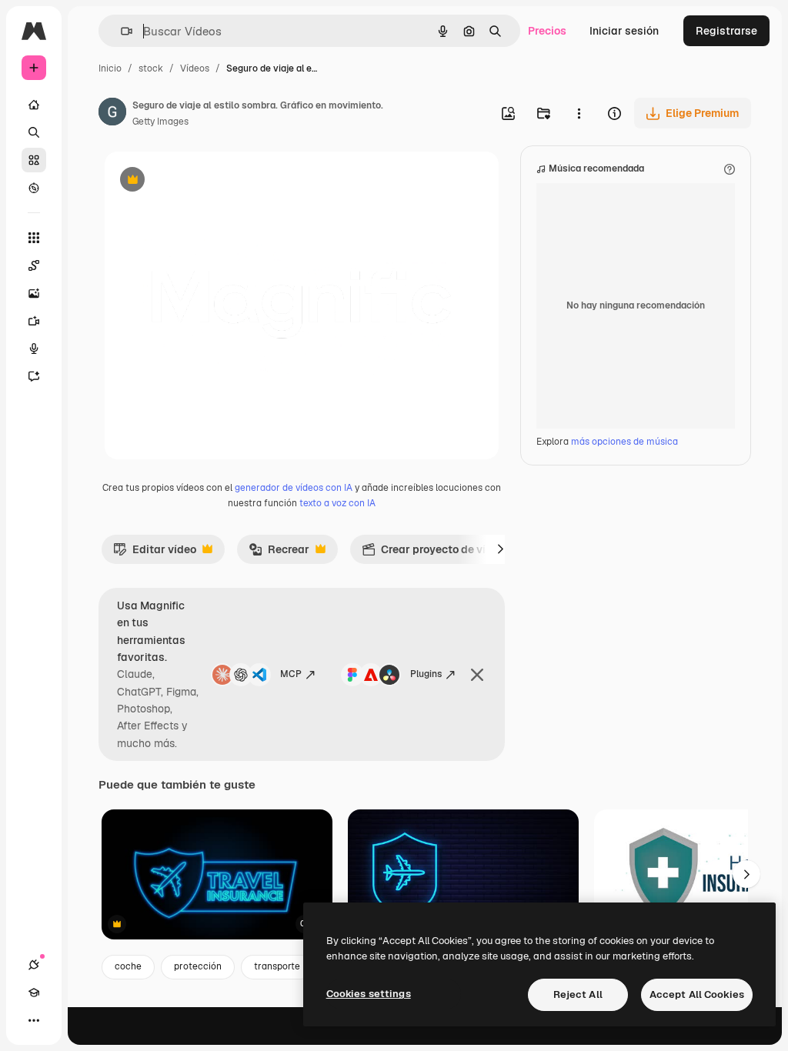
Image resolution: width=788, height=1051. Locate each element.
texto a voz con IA (337, 503)
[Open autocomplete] (120, 31)
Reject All (578, 994)
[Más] (34, 1020)
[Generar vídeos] (34, 321)
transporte (277, 966)
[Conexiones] (34, 965)
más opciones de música (624, 441)
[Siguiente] (500, 549)
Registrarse (726, 31)
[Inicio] (34, 104)
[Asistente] (34, 376)
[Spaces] (34, 265)
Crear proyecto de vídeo (433, 553)
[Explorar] (34, 187)
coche (128, 966)
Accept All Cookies (696, 994)
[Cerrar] (477, 675)
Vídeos (194, 68)
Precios (547, 31)
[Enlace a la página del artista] (112, 114)
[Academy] (34, 992)
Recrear (279, 553)
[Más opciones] (578, 113)
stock (151, 68)
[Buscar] (34, 132)
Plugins (426, 674)
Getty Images (160, 121)
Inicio (110, 68)
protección (198, 966)
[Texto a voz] (34, 348)
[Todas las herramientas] (34, 237)
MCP (291, 674)
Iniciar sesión (624, 31)
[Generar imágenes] (34, 293)
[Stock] (34, 160)
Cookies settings (368, 993)
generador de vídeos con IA (293, 488)
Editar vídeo (154, 553)
